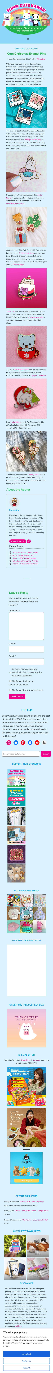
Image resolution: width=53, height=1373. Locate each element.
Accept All (26, 1354)
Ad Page (19, 1326)
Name (12, 643)
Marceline (41, 59)
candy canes (34, 474)
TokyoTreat (25, 1060)
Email (12, 656)
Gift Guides (32, 48)
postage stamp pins (33, 139)
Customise (26, 1361)
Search (46, 754)
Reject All (26, 1368)
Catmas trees (18, 264)
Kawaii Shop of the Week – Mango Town (31, 1210)
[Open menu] (27, 39)
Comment (14, 610)
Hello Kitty (15, 422)
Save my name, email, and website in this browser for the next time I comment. (27, 672)
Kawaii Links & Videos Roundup (25, 564)
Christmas (20, 48)
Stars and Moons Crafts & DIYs (25, 552)
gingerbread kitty (39, 375)
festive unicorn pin (35, 317)
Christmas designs (26, 253)
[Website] (29, 541)
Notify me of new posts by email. (28, 690)
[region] (26, 1350)
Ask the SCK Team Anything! (24, 558)
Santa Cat (10, 311)
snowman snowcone (14, 203)
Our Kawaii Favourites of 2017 (35, 1220)
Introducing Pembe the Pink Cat (25, 561)
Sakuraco (36, 1060)
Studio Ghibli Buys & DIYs (23, 555)
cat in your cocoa (22, 369)
